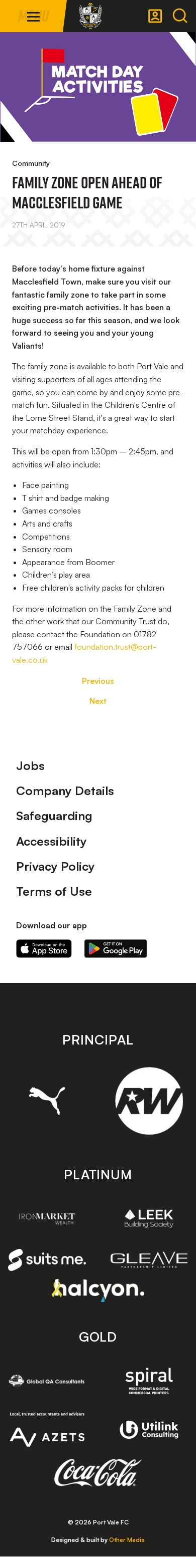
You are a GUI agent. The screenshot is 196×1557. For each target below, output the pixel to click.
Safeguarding (54, 815)
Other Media (127, 1539)
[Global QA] (47, 1381)
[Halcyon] (98, 1290)
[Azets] (47, 1429)
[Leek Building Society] (149, 1218)
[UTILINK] (149, 1429)
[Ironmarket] (47, 1218)
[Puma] (47, 1101)
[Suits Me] (47, 1260)
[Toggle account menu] (155, 16)
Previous (98, 681)
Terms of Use (54, 891)
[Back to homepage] (90, 16)
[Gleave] (149, 1259)
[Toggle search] (179, 16)
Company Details (65, 790)
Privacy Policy (55, 866)
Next (98, 701)
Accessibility (51, 841)
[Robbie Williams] (149, 1101)
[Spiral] (149, 1381)
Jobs (30, 765)
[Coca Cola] (98, 1472)
